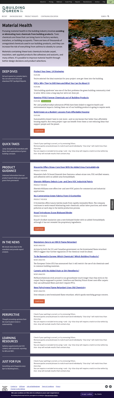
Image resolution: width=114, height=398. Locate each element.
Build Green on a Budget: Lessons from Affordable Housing (61, 112)
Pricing (51, 2)
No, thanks (98, 394)
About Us (43, 2)
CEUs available (46, 101)
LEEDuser (22, 387)
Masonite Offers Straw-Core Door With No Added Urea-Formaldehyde (66, 167)
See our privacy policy (51, 395)
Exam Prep (68, 2)
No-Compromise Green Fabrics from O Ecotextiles (57, 195)
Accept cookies (87, 394)
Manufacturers (87, 2)
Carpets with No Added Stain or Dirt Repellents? (56, 270)
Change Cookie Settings (18, 389)
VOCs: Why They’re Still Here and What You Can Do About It (62, 83)
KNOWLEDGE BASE (16, 16)
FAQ (104, 2)
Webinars (59, 2)
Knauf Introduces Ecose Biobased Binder (53, 212)
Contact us (14, 387)
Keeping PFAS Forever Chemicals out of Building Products (61, 97)
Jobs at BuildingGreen (33, 387)
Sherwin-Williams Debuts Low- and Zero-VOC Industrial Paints (63, 181)
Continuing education (49, 16)
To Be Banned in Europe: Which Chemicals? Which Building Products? (66, 256)
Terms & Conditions (48, 387)
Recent (4, 16)
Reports (77, 2)
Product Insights (31, 16)
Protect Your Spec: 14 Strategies (49, 71)
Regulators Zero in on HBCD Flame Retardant (55, 242)
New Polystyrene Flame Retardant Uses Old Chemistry (60, 287)
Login (110, 2)
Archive (97, 2)
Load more (39, 131)
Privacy (58, 387)
